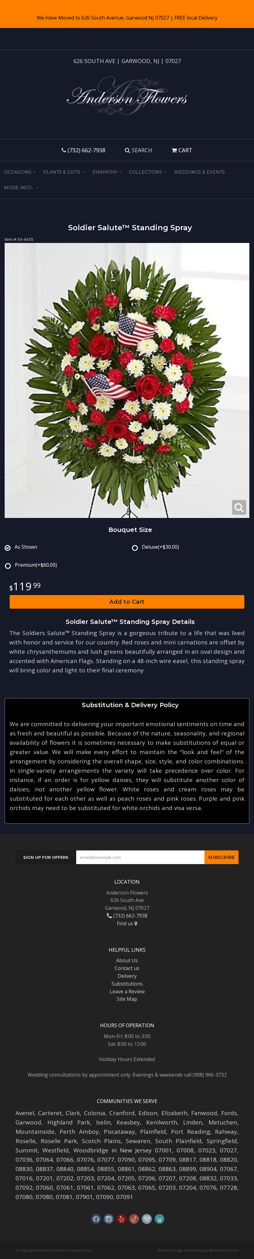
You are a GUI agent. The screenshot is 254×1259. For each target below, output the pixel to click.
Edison (147, 1113)
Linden (192, 1122)
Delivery (127, 976)
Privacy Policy (79, 1250)
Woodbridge (90, 1150)
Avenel (24, 1113)
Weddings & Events (199, 172)
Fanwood (204, 1113)
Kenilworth (161, 1122)
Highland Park (68, 1122)
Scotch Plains (101, 1141)
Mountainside (35, 1132)
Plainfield (153, 1132)
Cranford (122, 1113)
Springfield (222, 1141)
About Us (127, 960)
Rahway (226, 1132)
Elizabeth (174, 1113)
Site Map (127, 999)
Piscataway (119, 1132)
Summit (26, 1150)
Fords (229, 1113)
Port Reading (190, 1132)
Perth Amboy (79, 1132)
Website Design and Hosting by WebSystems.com (198, 1250)
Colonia (94, 1113)
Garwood (28, 1122)
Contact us (127, 968)
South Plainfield (178, 1141)
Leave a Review (127, 991)
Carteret (50, 1113)
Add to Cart (127, 601)
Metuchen (222, 1122)
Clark (73, 1113)
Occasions (18, 172)
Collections (145, 172)
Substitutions (127, 983)
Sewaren (138, 1141)
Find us (125, 923)
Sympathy (104, 172)
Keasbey (128, 1122)
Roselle (25, 1141)
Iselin (103, 1122)
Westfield (55, 1150)
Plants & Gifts (61, 172)
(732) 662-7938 (86, 150)
